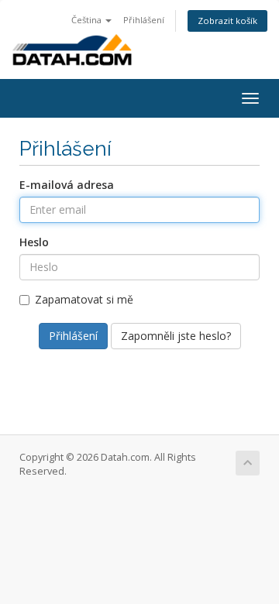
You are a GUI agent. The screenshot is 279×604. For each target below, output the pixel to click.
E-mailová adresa (66, 184)
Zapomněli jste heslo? (176, 335)
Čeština (87, 20)
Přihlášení (143, 20)
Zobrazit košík (227, 20)
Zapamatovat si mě (84, 299)
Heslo (34, 242)
